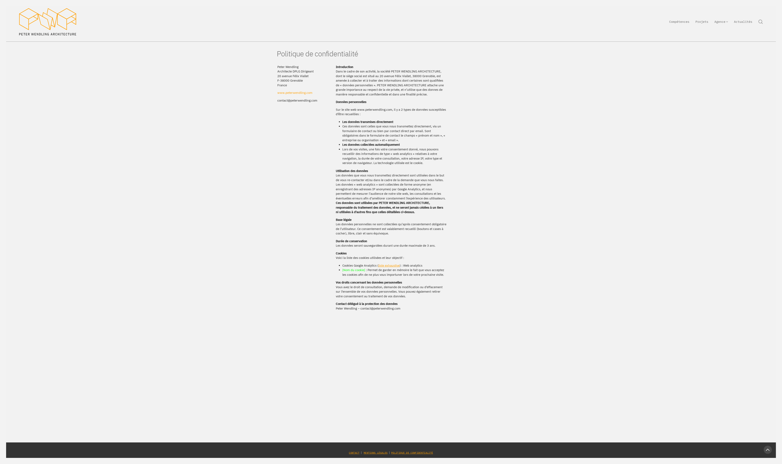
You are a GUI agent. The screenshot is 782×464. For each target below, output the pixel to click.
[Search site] (760, 22)
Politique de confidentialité (412, 452)
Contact (354, 452)
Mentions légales (376, 452)
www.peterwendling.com (294, 93)
